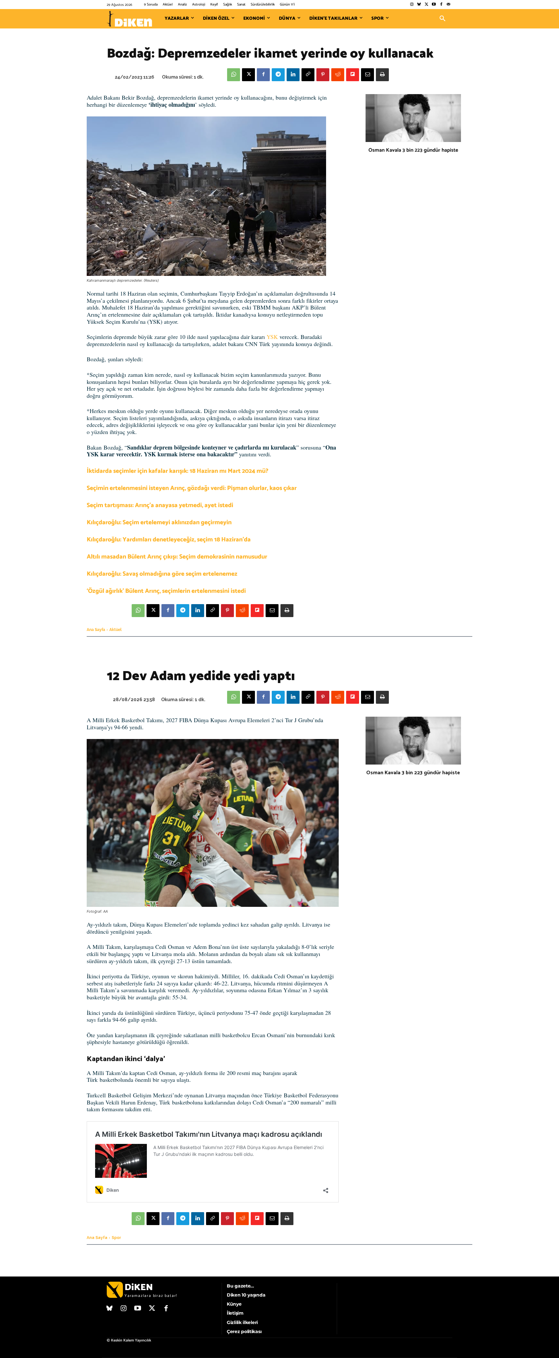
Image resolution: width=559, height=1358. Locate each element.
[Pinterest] (322, 74)
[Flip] (352, 74)
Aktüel (115, 629)
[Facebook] (441, 4)
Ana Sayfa (96, 629)
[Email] (367, 74)
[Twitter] (426, 4)
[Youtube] (434, 4)
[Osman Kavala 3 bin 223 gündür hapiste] (413, 118)
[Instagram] (411, 4)
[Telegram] (278, 74)
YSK (272, 337)
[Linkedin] (293, 74)
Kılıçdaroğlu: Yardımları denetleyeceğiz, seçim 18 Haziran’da (169, 540)
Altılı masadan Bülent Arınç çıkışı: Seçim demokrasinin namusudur (177, 557)
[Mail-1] (448, 4)
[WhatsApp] (233, 74)
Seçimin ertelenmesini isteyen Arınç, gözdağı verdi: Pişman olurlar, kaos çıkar (192, 488)
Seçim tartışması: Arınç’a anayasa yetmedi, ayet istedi (160, 505)
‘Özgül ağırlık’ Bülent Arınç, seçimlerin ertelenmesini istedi (166, 591)
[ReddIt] (337, 74)
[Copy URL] (307, 74)
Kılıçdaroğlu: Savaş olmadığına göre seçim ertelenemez (162, 574)
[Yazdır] (382, 74)
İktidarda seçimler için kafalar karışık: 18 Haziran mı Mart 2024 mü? (178, 471)
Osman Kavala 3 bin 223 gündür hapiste (413, 150)
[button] (442, 18)
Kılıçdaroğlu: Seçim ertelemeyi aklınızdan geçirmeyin (159, 522)
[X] (248, 74)
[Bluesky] (419, 4)
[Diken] (129, 19)
